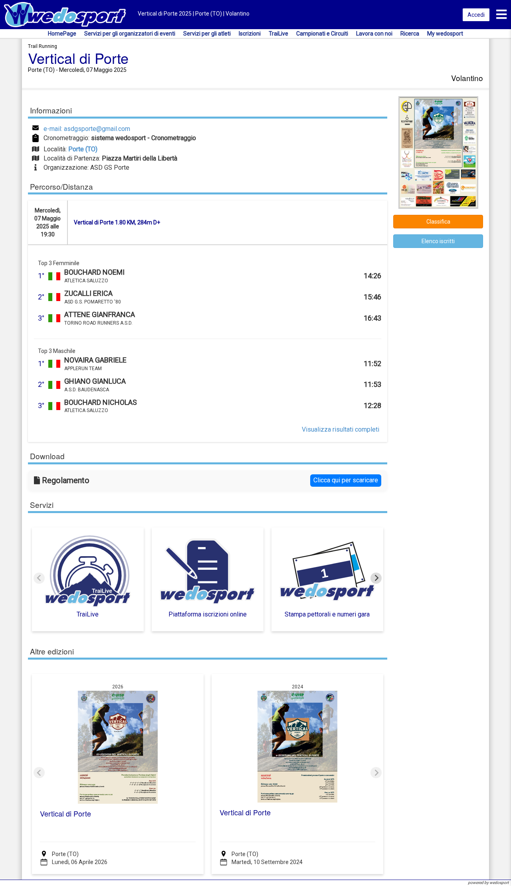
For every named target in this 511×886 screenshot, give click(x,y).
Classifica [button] (438, 221)
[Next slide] (376, 578)
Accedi (476, 15)
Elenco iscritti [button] (438, 241)
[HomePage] (65, 14)
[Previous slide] (39, 578)
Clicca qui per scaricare (345, 480)
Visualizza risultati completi (340, 429)
